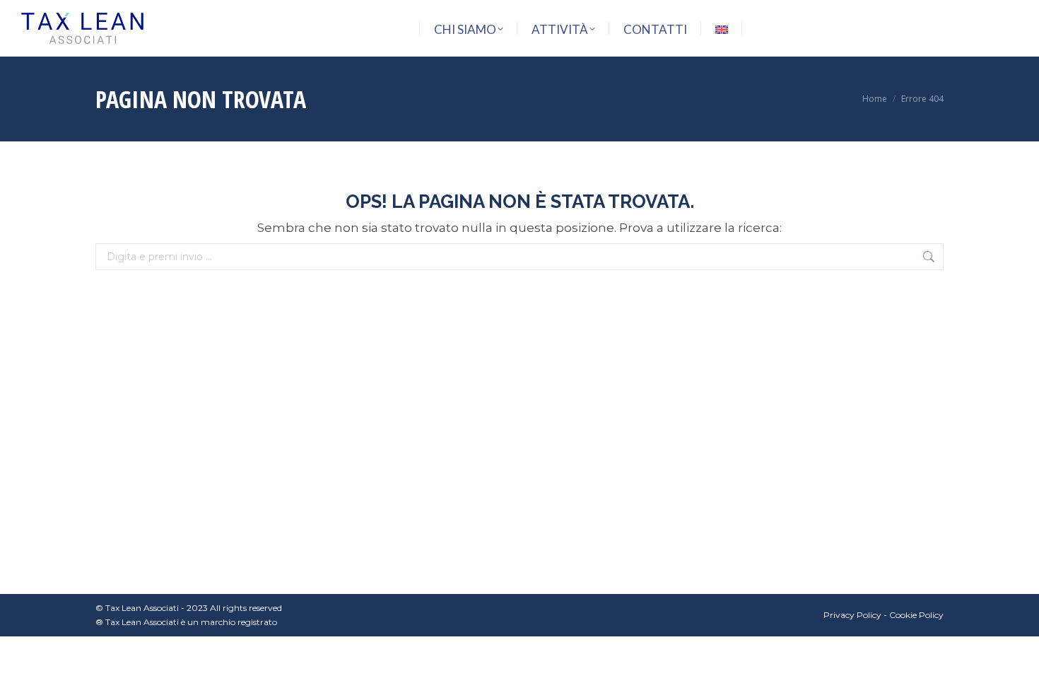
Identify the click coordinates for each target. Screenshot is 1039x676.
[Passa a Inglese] (721, 29)
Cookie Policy (916, 615)
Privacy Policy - (856, 615)
